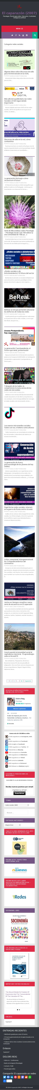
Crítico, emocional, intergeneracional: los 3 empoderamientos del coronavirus (18, 561)
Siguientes (28, 681)
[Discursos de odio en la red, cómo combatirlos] (19, 127)
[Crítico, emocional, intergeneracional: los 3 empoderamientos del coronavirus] (19, 541)
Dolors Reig (24, 76)
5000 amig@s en (16, 744)
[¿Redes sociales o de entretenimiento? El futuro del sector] (19, 259)
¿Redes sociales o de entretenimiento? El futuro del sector (19, 272)
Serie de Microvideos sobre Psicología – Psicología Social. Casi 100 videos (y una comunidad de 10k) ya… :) (19, 233)
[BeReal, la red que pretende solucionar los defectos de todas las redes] (19, 298)
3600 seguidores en (17, 754)
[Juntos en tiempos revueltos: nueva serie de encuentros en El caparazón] (19, 591)
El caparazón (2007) (19, 13)
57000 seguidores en (18, 747)
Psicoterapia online (9, 1069)
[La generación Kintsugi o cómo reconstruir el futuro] (19, 166)
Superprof (9, 1022)
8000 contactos (15, 760)
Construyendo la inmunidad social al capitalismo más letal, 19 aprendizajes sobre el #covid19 (19, 654)
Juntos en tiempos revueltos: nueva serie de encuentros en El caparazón (18, 603)
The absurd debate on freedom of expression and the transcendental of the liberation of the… (18, 994)
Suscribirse (19, 793)
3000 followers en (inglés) (18, 766)
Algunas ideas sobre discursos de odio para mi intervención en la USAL (19, 73)
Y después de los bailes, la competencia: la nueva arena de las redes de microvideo (17, 388)
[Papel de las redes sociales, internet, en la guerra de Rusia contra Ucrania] (19, 495)
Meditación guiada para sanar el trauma (15, 1034)
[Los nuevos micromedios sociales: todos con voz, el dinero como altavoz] (19, 415)
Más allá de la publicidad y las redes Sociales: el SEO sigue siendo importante (18, 101)
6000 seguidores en (16, 757)
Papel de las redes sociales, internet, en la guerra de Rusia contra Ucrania (18, 508)
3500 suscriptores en (17, 752)
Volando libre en (15, 750)
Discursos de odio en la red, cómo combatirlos (17, 140)
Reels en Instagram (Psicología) (13, 1063)
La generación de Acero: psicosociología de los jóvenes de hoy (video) (18, 464)
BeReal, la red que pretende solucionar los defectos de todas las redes (19, 311)
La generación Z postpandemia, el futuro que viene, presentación (17, 349)
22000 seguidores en (17, 741)
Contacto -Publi (8, 1066)
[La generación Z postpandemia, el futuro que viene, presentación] (19, 336)
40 (21, 681)
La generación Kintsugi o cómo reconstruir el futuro (16, 179)
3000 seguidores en (17, 763)
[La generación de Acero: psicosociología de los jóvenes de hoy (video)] (19, 451)
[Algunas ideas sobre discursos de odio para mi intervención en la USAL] (19, 59)
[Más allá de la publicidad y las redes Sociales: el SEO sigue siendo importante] (19, 91)
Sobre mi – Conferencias (11, 1060)
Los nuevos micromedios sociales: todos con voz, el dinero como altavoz (19, 427)
